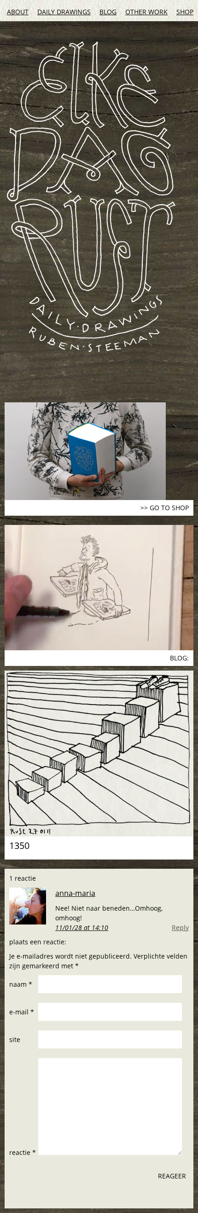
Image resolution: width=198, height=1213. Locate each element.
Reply (180, 927)
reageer (172, 1176)
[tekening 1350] (99, 753)
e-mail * (21, 1011)
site (14, 1039)
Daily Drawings (64, 11)
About (18, 11)
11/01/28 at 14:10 (81, 927)
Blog (107, 11)
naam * (20, 984)
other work (146, 11)
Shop (184, 11)
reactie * (22, 1152)
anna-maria (75, 893)
